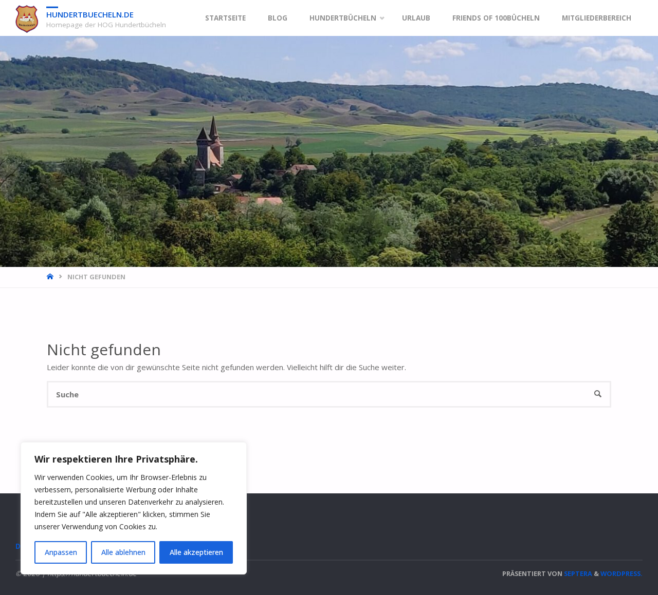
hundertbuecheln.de (90, 14)
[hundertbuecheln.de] (27, 18)
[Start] (51, 276)
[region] (134, 508)
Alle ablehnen (123, 552)
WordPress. (621, 573)
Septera (577, 573)
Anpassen (61, 552)
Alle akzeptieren (196, 552)
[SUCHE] (598, 394)
